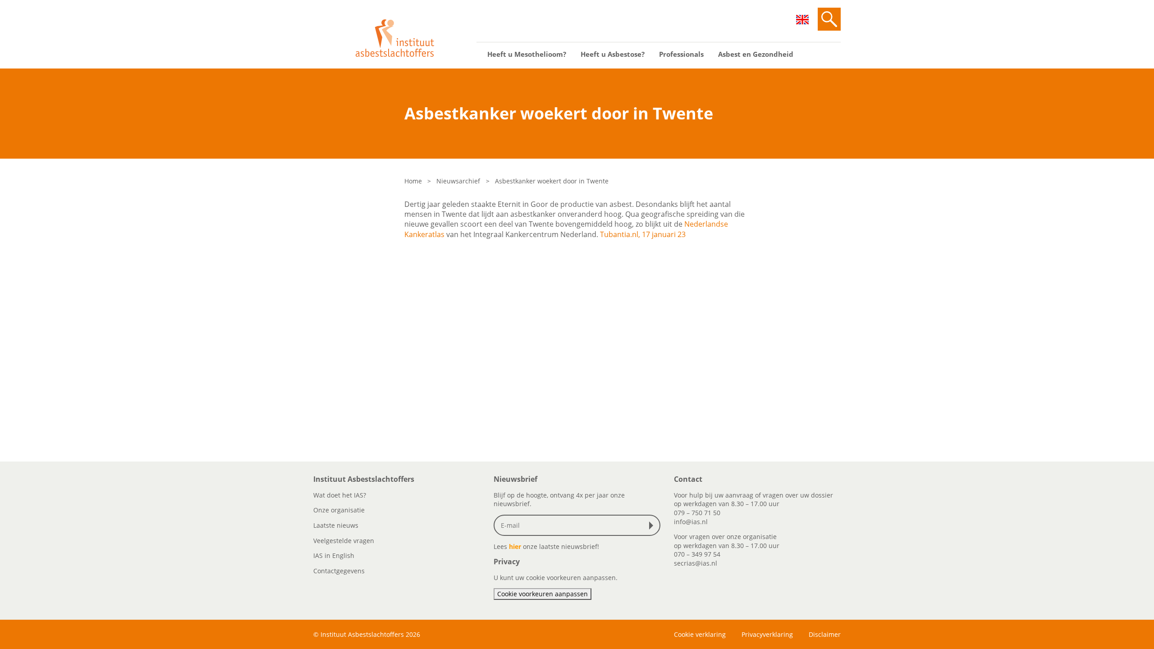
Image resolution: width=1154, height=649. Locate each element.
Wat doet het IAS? (339, 495)
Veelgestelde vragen (343, 540)
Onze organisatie (339, 510)
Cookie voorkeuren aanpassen (542, 594)
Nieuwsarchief (458, 181)
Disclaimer (825, 634)
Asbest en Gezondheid (755, 54)
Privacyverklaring (767, 634)
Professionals (681, 54)
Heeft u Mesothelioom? (526, 54)
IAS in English (333, 555)
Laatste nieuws (335, 525)
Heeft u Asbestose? (613, 54)
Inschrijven (653, 525)
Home (413, 181)
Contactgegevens (339, 571)
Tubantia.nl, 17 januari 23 (643, 234)
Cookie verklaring (700, 634)
